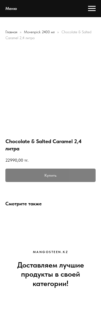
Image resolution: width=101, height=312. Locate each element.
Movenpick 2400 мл (40, 32)
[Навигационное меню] (92, 8)
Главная (11, 32)
